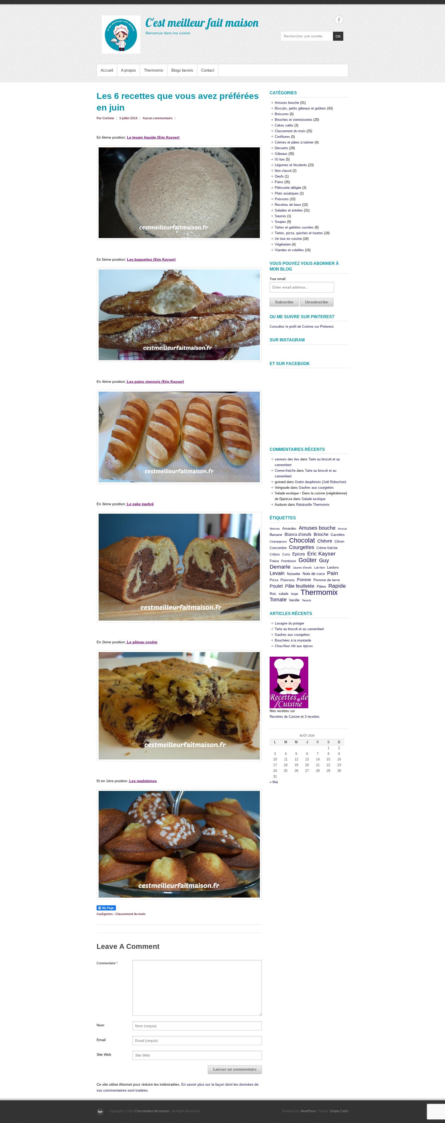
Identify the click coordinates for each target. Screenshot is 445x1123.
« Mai (274, 782)
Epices (298, 554)
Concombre (278, 548)
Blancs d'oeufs (298, 534)
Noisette (293, 574)
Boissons (282, 114)
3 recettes (312, 717)
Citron (339, 541)
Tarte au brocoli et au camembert (299, 629)
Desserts (281, 148)
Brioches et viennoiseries (293, 120)
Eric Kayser (321, 553)
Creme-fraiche (285, 470)
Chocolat (302, 540)
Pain (332, 573)
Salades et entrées (289, 210)
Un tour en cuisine (288, 239)
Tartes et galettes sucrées (294, 227)
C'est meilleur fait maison (202, 22)
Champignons (278, 541)
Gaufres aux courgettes (316, 487)
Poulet (276, 586)
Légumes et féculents (291, 165)
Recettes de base (288, 205)
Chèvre (324, 541)
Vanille (294, 600)
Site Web (104, 1054)
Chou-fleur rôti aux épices (294, 646)
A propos (128, 70)
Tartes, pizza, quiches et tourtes (299, 233)
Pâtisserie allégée (288, 188)
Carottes (338, 535)
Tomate (278, 599)
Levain (277, 573)
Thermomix (153, 70)
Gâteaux (281, 154)
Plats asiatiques (287, 193)
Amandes (289, 528)
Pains (279, 182)
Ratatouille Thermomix (313, 504)
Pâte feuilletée (299, 586)
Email (101, 1040)
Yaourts (306, 600)
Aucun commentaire (158, 118)
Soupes (280, 222)
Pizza (274, 580)
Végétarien (283, 244)
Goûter (307, 560)
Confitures (282, 137)
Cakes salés (284, 125)
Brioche (321, 534)
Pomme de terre (326, 580)
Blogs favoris (182, 70)
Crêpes (275, 554)
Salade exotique (314, 499)
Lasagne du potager (289, 623)
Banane (276, 535)
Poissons (282, 199)
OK (338, 36)
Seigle (294, 593)
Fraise (274, 561)
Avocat (342, 528)
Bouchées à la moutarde (293, 640)
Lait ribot (319, 567)
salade (283, 594)
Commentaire (107, 963)
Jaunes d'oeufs (302, 567)
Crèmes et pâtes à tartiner (294, 142)
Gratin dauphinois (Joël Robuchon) (320, 482)
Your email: (278, 279)
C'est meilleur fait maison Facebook (339, 19)
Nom (100, 1025)
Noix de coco (314, 573)
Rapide (337, 586)
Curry (286, 554)
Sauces (280, 216)
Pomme (304, 579)
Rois (273, 594)
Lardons (333, 567)
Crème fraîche (327, 548)
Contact (207, 70)
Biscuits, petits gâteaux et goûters (300, 108)
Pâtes (321, 586)
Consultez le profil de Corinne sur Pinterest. (302, 326)
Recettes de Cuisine (285, 717)
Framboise (288, 561)
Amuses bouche (287, 103)
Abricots (275, 528)
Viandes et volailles (289, 250)
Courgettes (301, 547)
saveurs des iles (287, 459)
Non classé (283, 171)
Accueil (107, 70)
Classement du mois (130, 914)
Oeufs (279, 176)
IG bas (280, 159)
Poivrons (287, 580)
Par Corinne (105, 118)
